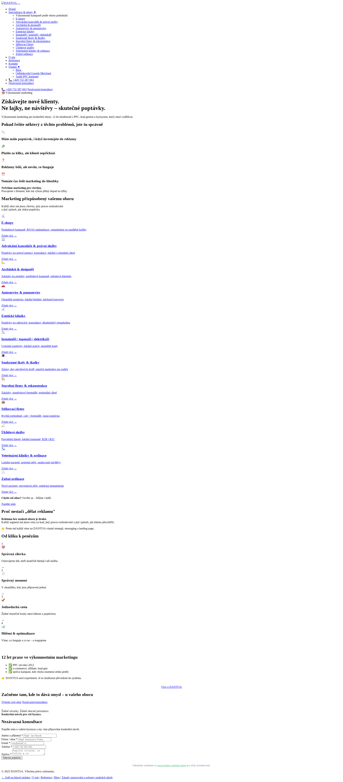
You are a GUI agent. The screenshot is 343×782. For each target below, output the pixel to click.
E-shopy (20, 18)
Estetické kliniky (25, 31)
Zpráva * (6, 754)
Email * (5, 743)
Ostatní (14, 66)
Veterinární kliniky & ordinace (33, 50)
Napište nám (8, 504)
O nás (12, 57)
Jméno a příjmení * (12, 735)
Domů (12, 9)
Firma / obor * (9, 739)
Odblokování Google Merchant (33, 73)
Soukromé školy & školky (30, 37)
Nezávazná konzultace (21, 83)
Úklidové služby (25, 47)
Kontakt (13, 63)
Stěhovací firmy (25, 44)
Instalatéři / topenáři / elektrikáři (33, 34)
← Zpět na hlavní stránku (15, 777)
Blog (18, 70)
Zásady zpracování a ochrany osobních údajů (87, 777)
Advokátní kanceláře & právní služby (37, 21)
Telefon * (6, 746)
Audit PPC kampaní (27, 76)
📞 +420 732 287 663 (21, 79)
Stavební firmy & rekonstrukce (33, 41)
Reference (14, 60)
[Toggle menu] (19, 3)
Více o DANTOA (171, 686)
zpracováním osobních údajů (171, 765)
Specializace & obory (22, 12)
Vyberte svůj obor (11, 702)
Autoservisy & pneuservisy (31, 28)
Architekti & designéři (28, 25)
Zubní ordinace (24, 54)
